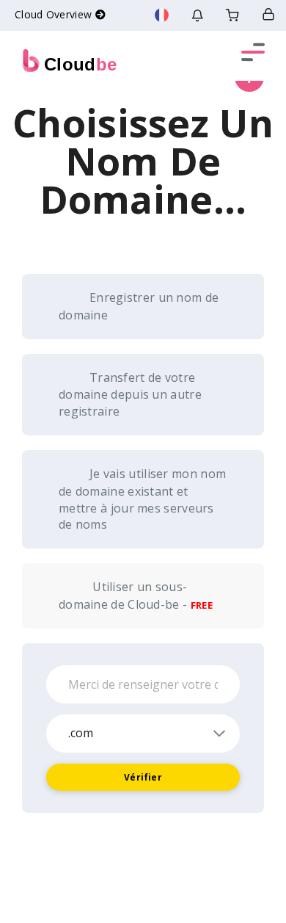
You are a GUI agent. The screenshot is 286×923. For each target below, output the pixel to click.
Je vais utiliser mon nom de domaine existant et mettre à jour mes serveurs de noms (142, 499)
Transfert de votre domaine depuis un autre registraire (130, 394)
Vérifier (143, 777)
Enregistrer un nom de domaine (139, 306)
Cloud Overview (55, 14)
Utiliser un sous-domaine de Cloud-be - (136, 595)
